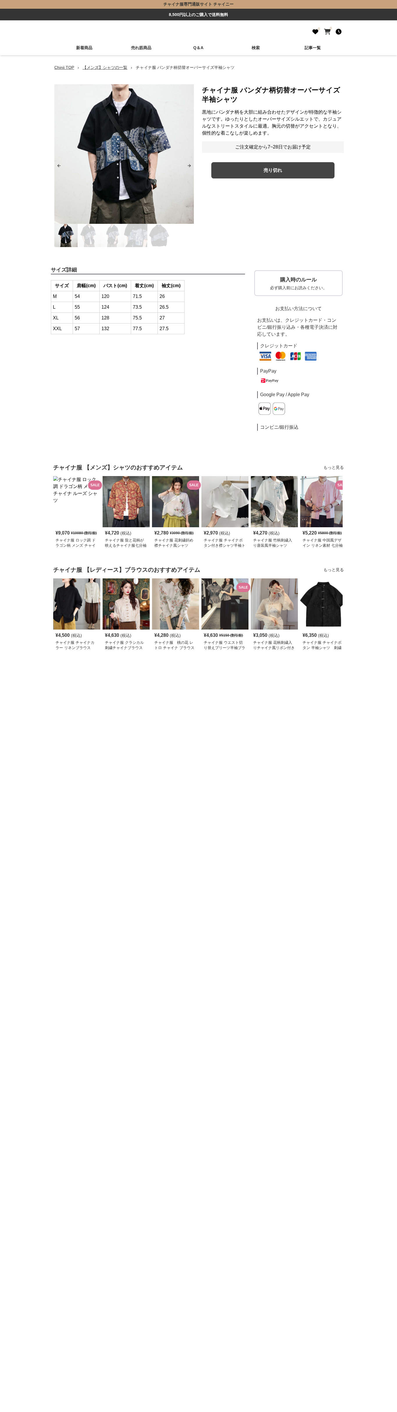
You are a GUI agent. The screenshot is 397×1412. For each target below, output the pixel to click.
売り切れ (273, 170)
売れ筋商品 (141, 47)
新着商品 (84, 47)
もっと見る (333, 467)
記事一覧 (313, 47)
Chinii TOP (64, 67)
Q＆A (198, 47)
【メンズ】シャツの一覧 (105, 67)
